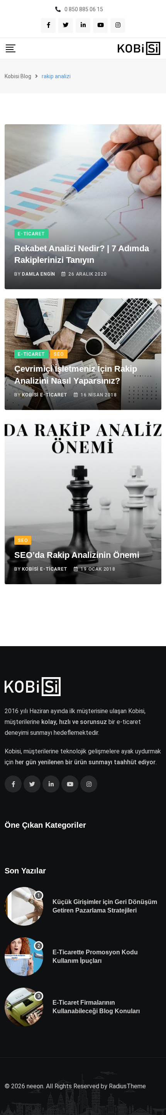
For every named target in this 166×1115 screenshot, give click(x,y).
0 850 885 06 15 (83, 9)
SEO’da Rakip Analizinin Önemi (76, 555)
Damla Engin (38, 274)
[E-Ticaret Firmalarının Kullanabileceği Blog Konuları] (24, 1007)
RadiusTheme (127, 1086)
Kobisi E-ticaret (45, 395)
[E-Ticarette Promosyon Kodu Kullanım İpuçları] (24, 956)
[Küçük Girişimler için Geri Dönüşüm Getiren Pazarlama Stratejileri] (24, 906)
